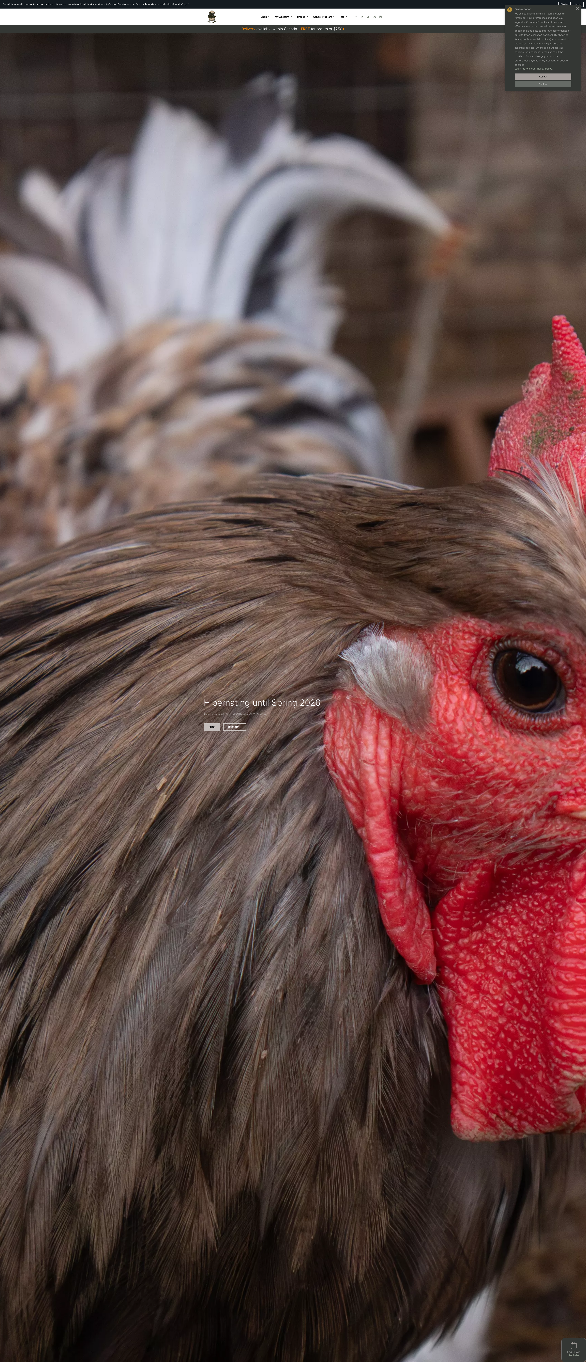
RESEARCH (234, 727)
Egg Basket (573, 1351)
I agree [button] (578, 4)
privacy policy (103, 4)
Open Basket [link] (574, 1355)
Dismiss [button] (564, 4)
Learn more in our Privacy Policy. (534, 68)
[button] (577, 8)
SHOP (212, 727)
